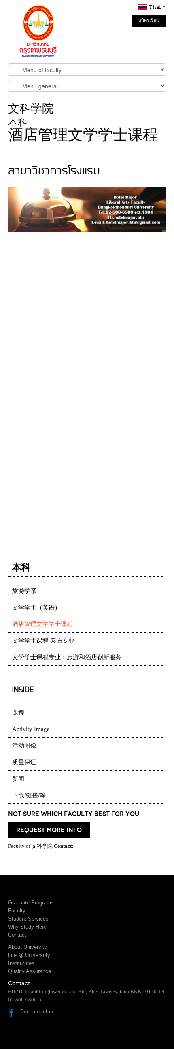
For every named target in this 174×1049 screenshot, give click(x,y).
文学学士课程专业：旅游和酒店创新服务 (66, 657)
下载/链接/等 (29, 795)
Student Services (28, 919)
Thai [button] (155, 7)
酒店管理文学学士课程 (42, 624)
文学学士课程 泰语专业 (43, 640)
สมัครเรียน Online (148, 22)
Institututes (21, 963)
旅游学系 (24, 591)
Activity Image (31, 729)
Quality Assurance (29, 971)
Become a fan (36, 1012)
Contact (17, 935)
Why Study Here (27, 927)
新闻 (18, 779)
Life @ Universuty (29, 955)
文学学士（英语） (36, 607)
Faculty (16, 911)
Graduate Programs (31, 903)
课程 (18, 712)
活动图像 (24, 745)
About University (27, 947)
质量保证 (24, 762)
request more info (49, 830)
